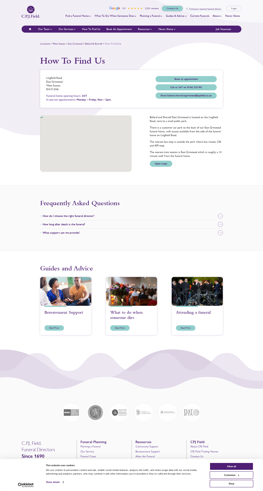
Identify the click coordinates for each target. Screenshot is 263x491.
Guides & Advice (175, 16)
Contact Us (196, 456)
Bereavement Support (147, 451)
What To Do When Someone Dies (114, 16)
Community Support (146, 446)
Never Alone (232, 16)
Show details (53, 482)
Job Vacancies (223, 29)
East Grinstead (75, 43)
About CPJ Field (199, 446)
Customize (229, 475)
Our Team (44, 29)
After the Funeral (145, 456)
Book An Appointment (119, 29)
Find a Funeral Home (77, 16)
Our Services (66, 29)
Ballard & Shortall (93, 43)
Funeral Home (32, 29)
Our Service (87, 451)
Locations (45, 43)
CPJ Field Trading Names (204, 451)
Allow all (231, 466)
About (215, 16)
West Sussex (59, 43)
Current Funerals (199, 16)
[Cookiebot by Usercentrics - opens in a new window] (25, 485)
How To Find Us (91, 29)
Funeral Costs (88, 456)
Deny (231, 483)
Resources (143, 29)
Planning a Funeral (150, 16)
